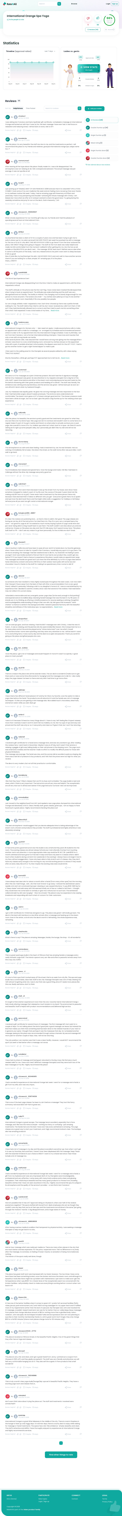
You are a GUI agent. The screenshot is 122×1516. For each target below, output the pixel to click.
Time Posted (30, 108)
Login (108, 4)
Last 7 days (49, 51)
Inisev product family (32, 1509)
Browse (74, 4)
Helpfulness (18, 108)
